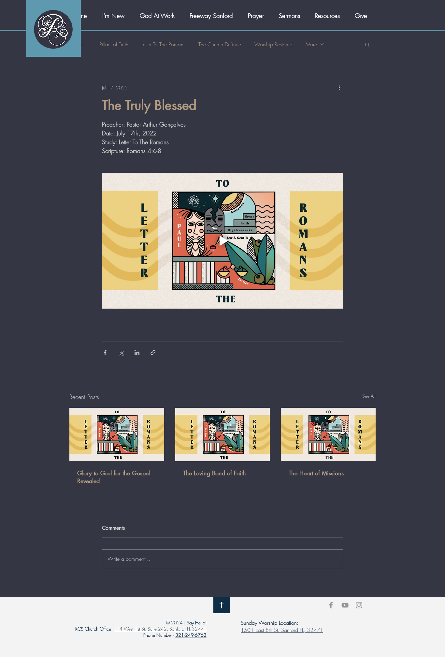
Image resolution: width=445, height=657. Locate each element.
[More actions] (339, 87)
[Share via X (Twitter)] (121, 352)
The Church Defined (219, 44)
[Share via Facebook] (105, 352)
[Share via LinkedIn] (137, 352)
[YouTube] (345, 605)
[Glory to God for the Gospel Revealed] (116, 434)
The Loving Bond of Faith (214, 473)
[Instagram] (359, 605)
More (311, 44)
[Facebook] (331, 605)
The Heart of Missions (316, 473)
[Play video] (222, 241)
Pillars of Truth (113, 44)
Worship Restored (273, 44)
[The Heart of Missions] (328, 434)
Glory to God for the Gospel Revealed (113, 477)
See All (369, 396)
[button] (160, 16)
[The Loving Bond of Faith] (222, 434)
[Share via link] (153, 352)
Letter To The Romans (163, 44)
